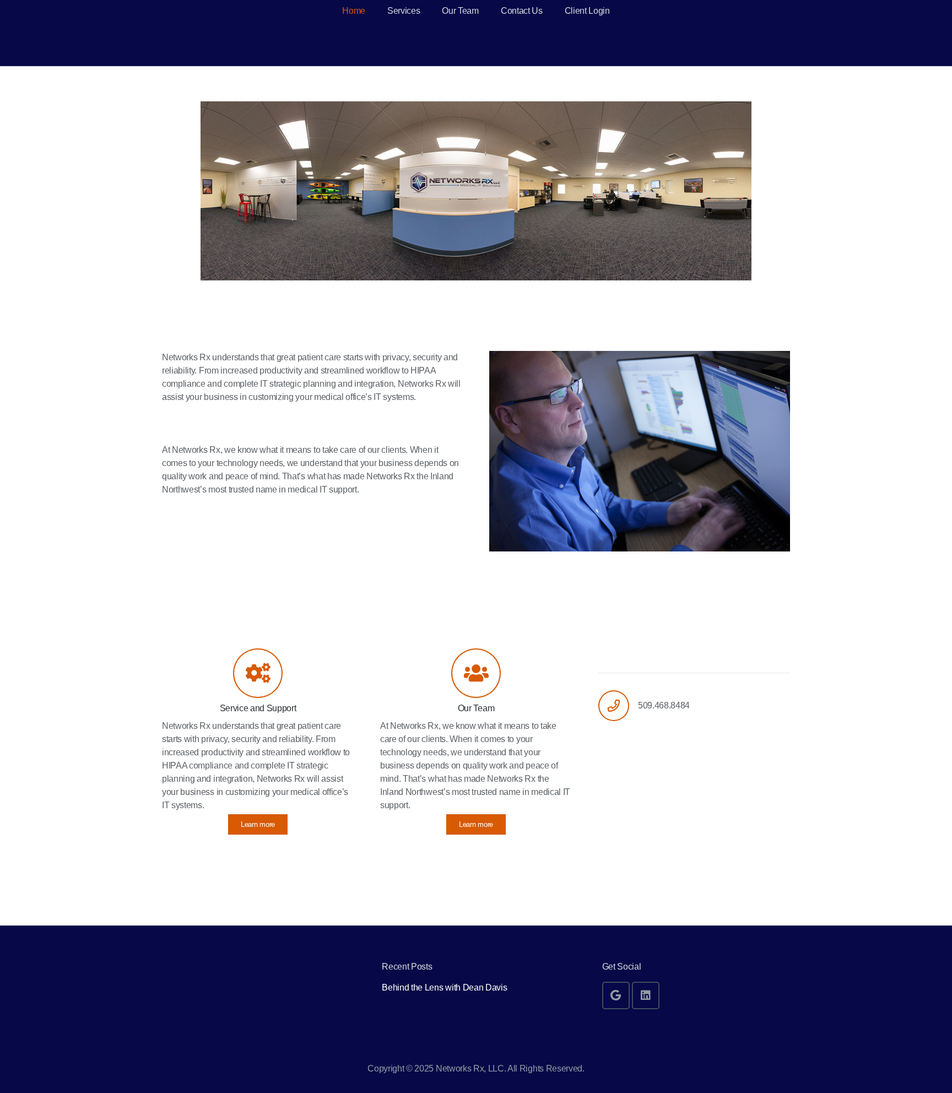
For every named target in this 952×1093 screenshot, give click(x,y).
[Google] (616, 995)
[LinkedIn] (645, 995)
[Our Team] (476, 673)
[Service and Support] (258, 673)
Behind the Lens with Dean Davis (444, 987)
